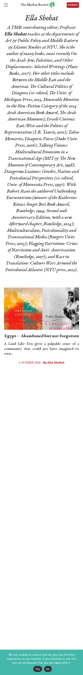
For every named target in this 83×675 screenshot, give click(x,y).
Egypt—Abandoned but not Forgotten (41, 336)
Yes (37, 669)
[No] (78, 662)
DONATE (73, 5)
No (48, 669)
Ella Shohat (56, 362)
